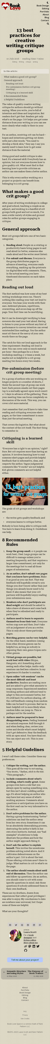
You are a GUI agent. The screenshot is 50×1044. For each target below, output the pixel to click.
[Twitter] (38, 946)
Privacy (25, 1015)
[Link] (26, 946)
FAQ (25, 1011)
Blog (47, 17)
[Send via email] (39, 925)
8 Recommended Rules (15, 96)
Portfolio (44, 11)
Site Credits (25, 1018)
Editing (45, 8)
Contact (45, 20)
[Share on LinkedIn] (33, 925)
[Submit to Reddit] (28, 925)
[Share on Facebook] (10, 925)
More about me (31, 943)
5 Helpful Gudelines (14, 99)
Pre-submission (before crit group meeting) (23, 88)
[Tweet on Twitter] (16, 925)
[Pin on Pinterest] (22, 925)
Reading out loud (14, 84)
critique (28, 62)
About (46, 14)
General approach (13, 80)
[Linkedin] (34, 946)
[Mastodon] (30, 946)
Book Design (43, 5)
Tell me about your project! (25, 959)
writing (35, 62)
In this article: (11, 71)
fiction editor (30, 940)
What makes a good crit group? (20, 77)
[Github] (26, 950)
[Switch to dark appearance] (47, 2)
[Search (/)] (48, 23)
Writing (21, 62)
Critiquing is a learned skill (19, 93)
